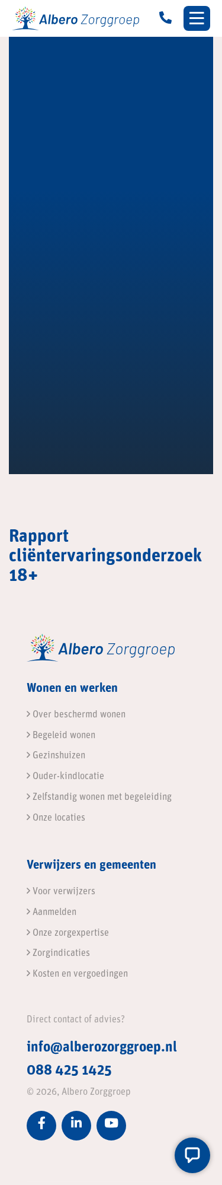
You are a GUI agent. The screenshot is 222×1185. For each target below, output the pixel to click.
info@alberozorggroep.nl (102, 1048)
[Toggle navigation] (197, 18)
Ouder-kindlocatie (67, 776)
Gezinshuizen (57, 756)
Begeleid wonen (62, 736)
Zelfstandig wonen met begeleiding (101, 797)
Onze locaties (57, 818)
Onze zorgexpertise (69, 933)
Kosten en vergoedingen (79, 974)
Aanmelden (53, 912)
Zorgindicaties (60, 953)
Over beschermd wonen (78, 715)
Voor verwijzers (62, 892)
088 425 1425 (69, 1071)
